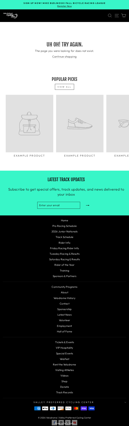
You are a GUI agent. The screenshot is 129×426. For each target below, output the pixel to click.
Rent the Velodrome (64, 364)
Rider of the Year (64, 264)
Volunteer (64, 320)
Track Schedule (64, 237)
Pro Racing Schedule (64, 226)
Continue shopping (64, 56)
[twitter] (68, 422)
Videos (64, 375)
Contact (64, 303)
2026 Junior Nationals (65, 231)
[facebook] (54, 422)
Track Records (64, 392)
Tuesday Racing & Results (64, 253)
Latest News (64, 314)
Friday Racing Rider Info (64, 248)
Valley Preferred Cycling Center (63, 402)
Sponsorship (64, 309)
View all (64, 87)
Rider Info (64, 242)
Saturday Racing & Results (64, 259)
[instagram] (61, 422)
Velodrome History (64, 298)
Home (64, 220)
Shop (64, 381)
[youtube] (74, 422)
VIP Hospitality (64, 347)
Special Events (64, 353)
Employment (64, 326)
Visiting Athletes (64, 370)
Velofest (64, 359)
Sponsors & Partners (64, 276)
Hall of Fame (64, 331)
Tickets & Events (64, 342)
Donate (64, 386)
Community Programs (64, 286)
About (64, 292)
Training (64, 270)
